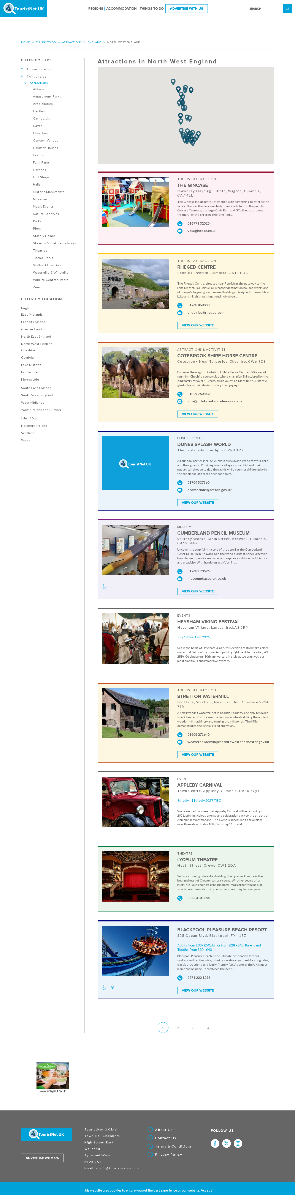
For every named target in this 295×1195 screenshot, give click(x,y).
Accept (206, 1190)
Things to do (152, 8)
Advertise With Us (186, 8)
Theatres (40, 250)
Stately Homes (44, 236)
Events (38, 155)
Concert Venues (45, 140)
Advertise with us (42, 1158)
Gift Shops (41, 177)
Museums (40, 199)
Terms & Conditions (173, 1146)
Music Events (43, 206)
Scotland (28, 433)
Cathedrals (41, 118)
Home (25, 42)
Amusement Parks (47, 96)
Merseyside (30, 379)
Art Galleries (43, 103)
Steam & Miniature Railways (54, 243)
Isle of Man (29, 418)
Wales (25, 440)
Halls (37, 184)
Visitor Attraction (47, 265)
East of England (33, 322)
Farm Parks (41, 162)
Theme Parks (43, 258)
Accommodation (121, 8)
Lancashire (29, 372)
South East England (36, 388)
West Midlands (32, 402)
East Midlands (32, 314)
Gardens (39, 170)
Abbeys (39, 89)
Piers (37, 228)
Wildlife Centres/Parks (50, 280)
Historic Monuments (49, 192)
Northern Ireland (34, 425)
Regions (95, 8)
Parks (37, 221)
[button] (173, 82)
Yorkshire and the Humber (41, 410)
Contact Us (165, 1138)
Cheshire (28, 350)
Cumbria (27, 357)
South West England (37, 395)
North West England (37, 344)
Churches (40, 133)
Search (288, 8)
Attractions (72, 42)
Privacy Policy (168, 1154)
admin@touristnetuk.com (118, 1168)
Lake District (31, 365)
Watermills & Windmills (50, 272)
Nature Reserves (46, 214)
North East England (36, 336)
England (94, 42)
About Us (164, 1130)
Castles (39, 111)
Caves (38, 126)
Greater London (33, 329)
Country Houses (45, 148)
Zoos (37, 287)
